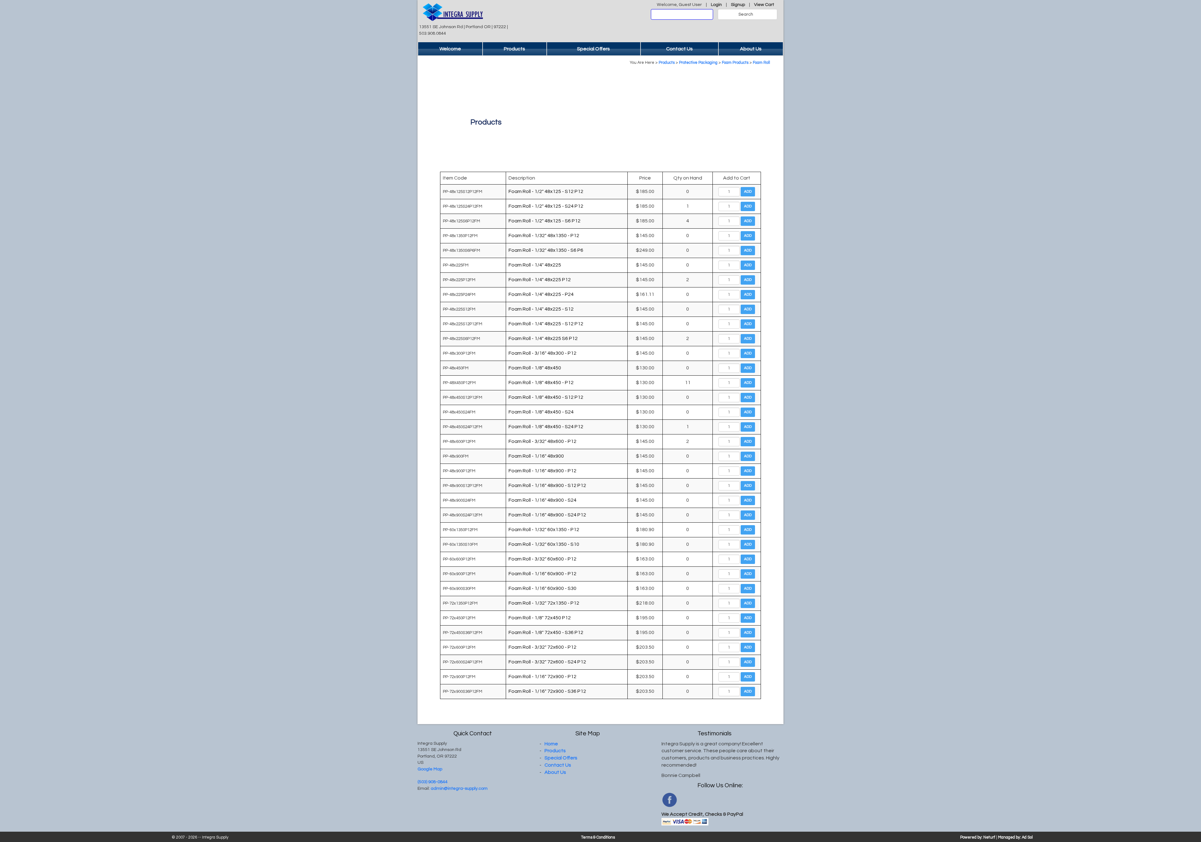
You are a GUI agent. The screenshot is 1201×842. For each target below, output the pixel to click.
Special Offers (593, 48)
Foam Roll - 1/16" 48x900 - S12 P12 (547, 485)
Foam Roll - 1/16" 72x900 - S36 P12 (547, 691)
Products (514, 48)
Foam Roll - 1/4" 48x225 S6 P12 (543, 338)
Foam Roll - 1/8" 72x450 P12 (540, 617)
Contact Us (679, 48)
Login (716, 4)
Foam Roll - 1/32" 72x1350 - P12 (544, 603)
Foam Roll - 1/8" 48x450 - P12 (541, 382)
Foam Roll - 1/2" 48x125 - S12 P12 (546, 191)
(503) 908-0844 (433, 781)
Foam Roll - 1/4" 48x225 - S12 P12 (546, 323)
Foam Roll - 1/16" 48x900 (536, 456)
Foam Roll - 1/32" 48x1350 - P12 (544, 235)
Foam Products (735, 63)
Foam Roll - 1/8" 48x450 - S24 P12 (546, 426)
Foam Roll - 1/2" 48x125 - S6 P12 (544, 220)
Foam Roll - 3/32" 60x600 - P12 (542, 558)
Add (748, 192)
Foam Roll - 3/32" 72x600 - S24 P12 (547, 661)
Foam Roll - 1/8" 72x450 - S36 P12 (546, 632)
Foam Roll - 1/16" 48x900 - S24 (542, 500)
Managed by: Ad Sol (1015, 837)
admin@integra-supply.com (459, 788)
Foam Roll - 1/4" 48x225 (535, 264)
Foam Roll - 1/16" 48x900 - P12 (542, 470)
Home (551, 743)
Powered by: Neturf (977, 837)
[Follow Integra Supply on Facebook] (669, 799)
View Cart (764, 4)
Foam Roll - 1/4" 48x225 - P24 (541, 294)
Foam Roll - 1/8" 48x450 (535, 367)
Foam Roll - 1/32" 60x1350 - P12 (544, 529)
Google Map (430, 769)
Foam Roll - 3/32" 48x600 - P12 (542, 441)
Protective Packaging (698, 63)
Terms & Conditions (598, 837)
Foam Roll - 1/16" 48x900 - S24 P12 (547, 514)
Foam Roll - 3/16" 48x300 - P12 (542, 353)
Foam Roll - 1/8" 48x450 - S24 (541, 411)
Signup (738, 4)
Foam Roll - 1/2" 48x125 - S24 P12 (546, 206)
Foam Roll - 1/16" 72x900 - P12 (542, 676)
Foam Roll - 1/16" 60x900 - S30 (542, 588)
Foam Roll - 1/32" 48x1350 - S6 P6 (546, 250)
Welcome (450, 48)
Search (745, 14)
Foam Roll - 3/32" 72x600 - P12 (542, 647)
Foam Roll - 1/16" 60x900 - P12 (542, 573)
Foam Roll (761, 63)
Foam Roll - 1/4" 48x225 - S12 (541, 309)
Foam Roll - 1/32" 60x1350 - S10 (544, 544)
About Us (751, 48)
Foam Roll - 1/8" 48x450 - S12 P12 (546, 397)
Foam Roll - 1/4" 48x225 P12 (540, 279)
